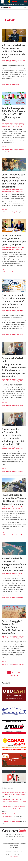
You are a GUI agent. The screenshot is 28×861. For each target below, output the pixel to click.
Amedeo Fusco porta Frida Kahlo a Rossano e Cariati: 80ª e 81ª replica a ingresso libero (14, 114)
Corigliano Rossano (11, 124)
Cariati (3, 60)
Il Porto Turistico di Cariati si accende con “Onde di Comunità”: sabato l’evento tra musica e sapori (14, 301)
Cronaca (18, 506)
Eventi (18, 124)
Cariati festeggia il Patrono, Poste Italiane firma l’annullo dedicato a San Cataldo (12, 627)
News (17, 60)
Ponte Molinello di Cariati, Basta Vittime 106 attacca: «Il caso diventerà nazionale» (14, 499)
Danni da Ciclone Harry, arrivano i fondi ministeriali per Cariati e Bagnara (14, 240)
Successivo (14, 675)
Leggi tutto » (5, 82)
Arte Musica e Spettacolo (8, 123)
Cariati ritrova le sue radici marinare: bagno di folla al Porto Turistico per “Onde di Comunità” (14, 180)
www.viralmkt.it (14, 856)
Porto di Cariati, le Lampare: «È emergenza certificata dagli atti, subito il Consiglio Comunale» (14, 564)
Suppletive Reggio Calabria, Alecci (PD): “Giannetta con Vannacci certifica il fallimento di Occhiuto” (14, 802)
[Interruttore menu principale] (25, 7)
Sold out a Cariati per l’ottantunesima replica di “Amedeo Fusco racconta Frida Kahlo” (13, 51)
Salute (21, 379)
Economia (18, 247)
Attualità (4, 636)
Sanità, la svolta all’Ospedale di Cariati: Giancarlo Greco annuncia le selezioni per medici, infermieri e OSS (13, 437)
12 (19, 672)
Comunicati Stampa (11, 60)
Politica (21, 573)
